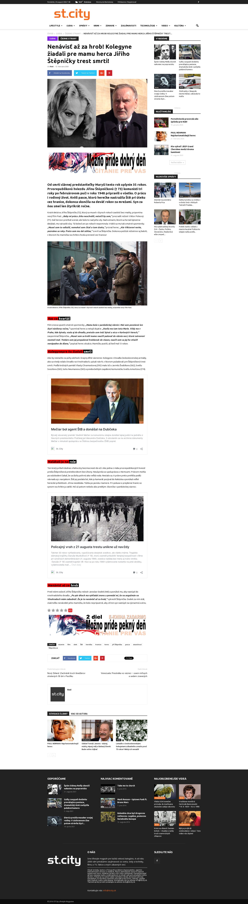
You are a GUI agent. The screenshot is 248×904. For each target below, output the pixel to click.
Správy (83, 26)
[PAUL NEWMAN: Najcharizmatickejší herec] (63, 730)
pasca (127, 644)
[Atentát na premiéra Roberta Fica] (165, 190)
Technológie (147, 26)
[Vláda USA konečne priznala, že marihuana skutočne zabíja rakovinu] (165, 791)
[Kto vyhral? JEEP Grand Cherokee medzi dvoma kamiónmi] (161, 150)
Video (164, 26)
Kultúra (179, 26)
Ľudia (70, 26)
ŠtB (81, 644)
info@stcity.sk (109, 890)
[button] (197, 25)
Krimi (96, 26)
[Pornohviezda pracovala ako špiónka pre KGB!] (161, 122)
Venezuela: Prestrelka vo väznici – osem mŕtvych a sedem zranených (124, 675)
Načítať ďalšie (176, 162)
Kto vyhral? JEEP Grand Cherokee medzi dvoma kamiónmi (182, 149)
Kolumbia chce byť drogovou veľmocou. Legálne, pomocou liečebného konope (131, 816)
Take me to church (126, 786)
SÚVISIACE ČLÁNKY (58, 714)
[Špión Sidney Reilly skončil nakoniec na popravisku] (165, 51)
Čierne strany (68, 38)
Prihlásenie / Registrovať (127, 2)
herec (106, 644)
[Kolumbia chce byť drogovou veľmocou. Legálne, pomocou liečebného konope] (108, 817)
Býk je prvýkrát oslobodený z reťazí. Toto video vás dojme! (190, 830)
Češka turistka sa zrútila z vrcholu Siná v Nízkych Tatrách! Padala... (189, 202)
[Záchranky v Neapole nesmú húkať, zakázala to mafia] (190, 81)
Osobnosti (86, 740)
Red (51, 66)
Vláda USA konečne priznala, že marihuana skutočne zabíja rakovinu (164, 804)
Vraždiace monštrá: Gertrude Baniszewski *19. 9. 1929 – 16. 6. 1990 (189, 804)
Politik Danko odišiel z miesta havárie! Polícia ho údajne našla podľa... (189, 229)
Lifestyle (54, 26)
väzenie (61, 644)
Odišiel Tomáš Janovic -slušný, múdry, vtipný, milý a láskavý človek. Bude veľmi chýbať (96, 746)
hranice (98, 644)
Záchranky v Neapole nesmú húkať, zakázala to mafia (189, 93)
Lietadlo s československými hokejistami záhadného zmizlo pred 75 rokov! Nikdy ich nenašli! (131, 746)
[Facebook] (198, 2)
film (68, 644)
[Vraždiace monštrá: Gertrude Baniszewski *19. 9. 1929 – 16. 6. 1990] (190, 791)
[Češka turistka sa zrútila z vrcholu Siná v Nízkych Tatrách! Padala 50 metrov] (190, 190)
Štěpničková (53, 648)
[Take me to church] (108, 789)
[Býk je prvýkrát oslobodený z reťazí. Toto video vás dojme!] (190, 818)
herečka (89, 644)
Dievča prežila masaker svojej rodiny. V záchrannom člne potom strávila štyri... (78, 821)
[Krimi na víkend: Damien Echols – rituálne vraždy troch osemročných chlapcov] (165, 818)
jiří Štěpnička (117, 644)
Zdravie (110, 26)
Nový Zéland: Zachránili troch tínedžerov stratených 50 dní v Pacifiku (66, 675)
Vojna (157, 223)
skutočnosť (137, 644)
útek (75, 644)
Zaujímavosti (128, 26)
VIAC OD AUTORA (79, 714)
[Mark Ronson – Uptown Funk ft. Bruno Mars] (108, 803)
